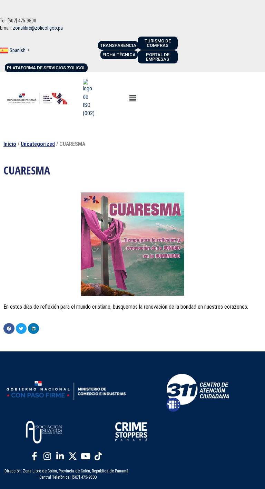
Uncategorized (38, 144)
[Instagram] (47, 456)
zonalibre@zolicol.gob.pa (38, 28)
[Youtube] (85, 456)
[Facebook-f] (34, 456)
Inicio (9, 144)
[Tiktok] (98, 456)
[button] (133, 98)
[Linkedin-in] (60, 456)
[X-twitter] (73, 456)
